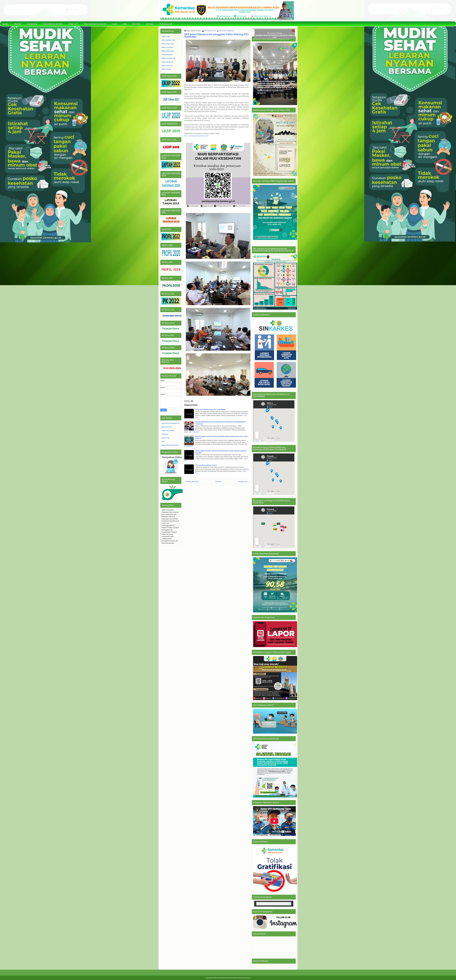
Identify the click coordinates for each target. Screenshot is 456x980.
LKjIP (114, 24)
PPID (125, 24)
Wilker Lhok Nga (167, 47)
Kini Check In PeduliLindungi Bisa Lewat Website (210, 409)
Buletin (136, 24)
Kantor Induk (166, 36)
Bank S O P (73, 24)
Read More (195, 432)
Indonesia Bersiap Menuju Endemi (206, 465)
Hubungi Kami (165, 24)
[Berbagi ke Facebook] (192, 401)
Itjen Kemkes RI (167, 427)
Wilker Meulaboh (167, 54)
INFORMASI (32, 24)
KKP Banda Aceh (210, 31)
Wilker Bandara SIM (168, 40)
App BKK (149, 24)
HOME (5, 24)
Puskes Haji (165, 438)
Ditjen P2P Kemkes (168, 430)
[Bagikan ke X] (190, 401)
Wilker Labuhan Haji (168, 58)
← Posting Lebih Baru (191, 481)
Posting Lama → (243, 481)
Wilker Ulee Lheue (168, 44)
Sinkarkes (165, 434)
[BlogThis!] (187, 401)
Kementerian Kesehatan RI (170, 423)
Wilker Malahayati (167, 51)
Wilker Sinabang (167, 65)
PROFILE (17, 24)
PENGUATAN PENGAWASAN (95, 24)
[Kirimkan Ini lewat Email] (185, 401)
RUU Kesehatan (229, 31)
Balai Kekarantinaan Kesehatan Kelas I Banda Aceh (233, 978)
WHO (163, 441)
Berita (221, 31)
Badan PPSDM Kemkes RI (170, 445)
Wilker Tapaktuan (167, 62)
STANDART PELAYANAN (52, 24)
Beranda (218, 481)
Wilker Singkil (166, 69)
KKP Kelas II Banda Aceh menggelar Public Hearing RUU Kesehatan (216, 35)
